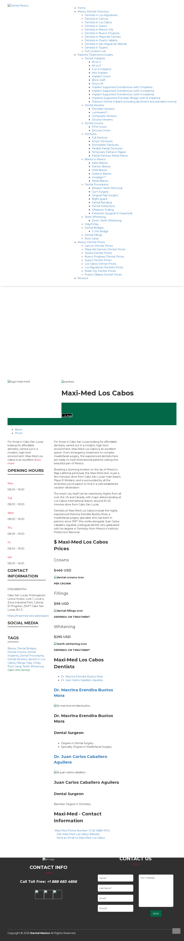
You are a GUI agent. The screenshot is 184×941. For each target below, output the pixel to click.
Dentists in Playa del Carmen (103, 36)
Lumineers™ (100, 112)
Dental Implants (95, 58)
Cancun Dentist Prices (99, 245)
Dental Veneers (94, 105)
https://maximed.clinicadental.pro (28, 615)
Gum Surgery (100, 191)
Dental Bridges (94, 227)
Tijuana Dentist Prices (98, 253)
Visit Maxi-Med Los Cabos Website (78, 834)
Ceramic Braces (101, 173)
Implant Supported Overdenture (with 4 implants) (123, 90)
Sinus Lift (97, 83)
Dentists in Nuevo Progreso (102, 33)
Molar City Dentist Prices (100, 271)
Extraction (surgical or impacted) (112, 213)
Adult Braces (100, 162)
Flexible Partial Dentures (107, 148)
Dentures (90, 134)
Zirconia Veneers (102, 119)
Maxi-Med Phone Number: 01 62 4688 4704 (82, 830)
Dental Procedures (96, 184)
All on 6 (96, 65)
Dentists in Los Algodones (101, 15)
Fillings (21, 662)
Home (81, 8)
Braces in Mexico (95, 159)
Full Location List (95, 51)
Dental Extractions (103, 206)
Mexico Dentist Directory (93, 11)
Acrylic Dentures (102, 141)
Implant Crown (101, 76)
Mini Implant (100, 72)
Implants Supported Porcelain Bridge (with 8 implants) (126, 98)
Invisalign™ (99, 177)
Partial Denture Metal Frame (110, 155)
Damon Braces (101, 166)
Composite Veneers (104, 116)
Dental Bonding (102, 202)
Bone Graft (98, 80)
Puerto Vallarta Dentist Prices (103, 274)
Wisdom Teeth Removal (107, 188)
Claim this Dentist (19, 670)
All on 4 (96, 62)
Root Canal (91, 238)
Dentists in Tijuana (96, 47)
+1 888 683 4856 (62, 881)
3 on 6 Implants (101, 69)
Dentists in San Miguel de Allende (106, 44)
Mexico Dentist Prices (91, 242)
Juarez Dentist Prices (98, 260)
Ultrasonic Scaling (103, 209)
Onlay (37, 662)
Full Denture (99, 137)
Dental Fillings (93, 235)
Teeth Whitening (95, 217)
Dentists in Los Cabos (98, 22)
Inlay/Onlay (92, 224)
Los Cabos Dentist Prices (100, 263)
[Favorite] (178, 378)
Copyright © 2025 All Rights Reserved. (42, 933)
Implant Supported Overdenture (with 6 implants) (123, 94)
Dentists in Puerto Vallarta (101, 40)
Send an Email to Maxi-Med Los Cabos (80, 837)
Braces (12, 648)
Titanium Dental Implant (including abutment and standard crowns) (134, 101)
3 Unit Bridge (100, 231)
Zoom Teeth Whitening (106, 220)
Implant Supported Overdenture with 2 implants (122, 87)
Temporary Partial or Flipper (109, 152)
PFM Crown (99, 126)
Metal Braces (100, 181)
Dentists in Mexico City (99, 29)
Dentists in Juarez (96, 26)
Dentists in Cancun (96, 18)
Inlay (29, 662)
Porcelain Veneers (103, 108)
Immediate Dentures (105, 144)
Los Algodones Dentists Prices (104, 267)
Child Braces (99, 170)
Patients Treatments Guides (95, 54)
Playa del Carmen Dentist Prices (105, 249)
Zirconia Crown (101, 130)
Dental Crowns (94, 123)
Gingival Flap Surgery (105, 195)
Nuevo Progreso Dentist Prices (104, 256)
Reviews (82, 278)
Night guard (99, 199)
